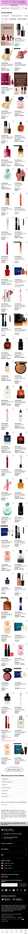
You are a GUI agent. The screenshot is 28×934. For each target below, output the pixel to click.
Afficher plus (4, 804)
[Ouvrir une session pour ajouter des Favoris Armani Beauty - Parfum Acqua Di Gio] (26, 409)
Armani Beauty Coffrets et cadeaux (9, 816)
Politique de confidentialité (6, 915)
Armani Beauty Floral (13, 812)
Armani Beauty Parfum (14, 810)
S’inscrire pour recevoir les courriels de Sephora (11, 881)
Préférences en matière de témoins (14, 919)
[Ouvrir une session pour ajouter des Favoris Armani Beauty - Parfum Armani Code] (26, 338)
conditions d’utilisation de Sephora (8, 917)
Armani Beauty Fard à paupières (16, 813)
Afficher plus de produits (14, 769)
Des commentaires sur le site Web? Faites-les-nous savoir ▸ (13, 823)
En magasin (13, 19)
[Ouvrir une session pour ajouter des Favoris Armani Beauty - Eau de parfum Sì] (13, 361)
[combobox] (15, 8)
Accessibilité (19, 917)
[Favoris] (22, 8)
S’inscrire (22, 885)
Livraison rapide (22, 19)
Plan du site (3, 919)
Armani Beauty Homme (7, 815)
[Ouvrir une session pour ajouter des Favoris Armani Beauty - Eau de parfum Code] (26, 503)
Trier (6, 19)
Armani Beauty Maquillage (19, 815)
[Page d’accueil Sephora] (5, 8)
